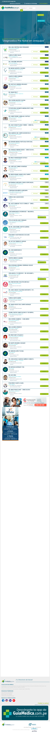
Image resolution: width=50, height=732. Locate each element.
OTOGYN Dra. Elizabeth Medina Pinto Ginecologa (21, 108)
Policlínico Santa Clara (16, 383)
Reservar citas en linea (40, 120)
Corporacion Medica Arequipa (18, 190)
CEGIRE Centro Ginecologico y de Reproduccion (21, 312)
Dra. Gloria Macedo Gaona (17, 100)
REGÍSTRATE (40, 15)
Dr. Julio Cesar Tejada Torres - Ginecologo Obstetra (21, 125)
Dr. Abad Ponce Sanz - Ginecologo (19, 389)
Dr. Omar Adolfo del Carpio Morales (20, 304)
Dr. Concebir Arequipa (15, 61)
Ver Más (44, 51)
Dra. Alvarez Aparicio (15, 327)
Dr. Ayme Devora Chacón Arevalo (19, 282)
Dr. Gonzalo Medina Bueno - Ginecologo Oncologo (21, 149)
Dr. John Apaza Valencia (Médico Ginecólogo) (21, 359)
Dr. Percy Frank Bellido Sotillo (18, 157)
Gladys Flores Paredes (15, 76)
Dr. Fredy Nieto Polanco (16, 335)
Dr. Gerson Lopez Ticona (16, 351)
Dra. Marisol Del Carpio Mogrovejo (20, 133)
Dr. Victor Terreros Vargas (17, 241)
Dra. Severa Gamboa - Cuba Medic (19, 319)
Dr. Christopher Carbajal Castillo (19, 116)
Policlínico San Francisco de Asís (19, 235)
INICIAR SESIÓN (41, 20)
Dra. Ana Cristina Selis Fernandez (19, 47)
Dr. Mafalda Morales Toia (16, 367)
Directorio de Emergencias (9, 1)
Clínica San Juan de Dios (16, 197)
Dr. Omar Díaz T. (13, 92)
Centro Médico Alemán (16, 258)
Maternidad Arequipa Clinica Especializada (21, 182)
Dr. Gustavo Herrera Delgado (18, 84)
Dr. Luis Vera (12, 375)
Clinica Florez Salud (15, 55)
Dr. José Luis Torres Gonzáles (18, 166)
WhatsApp (35, 51)
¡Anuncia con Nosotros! (15, 3)
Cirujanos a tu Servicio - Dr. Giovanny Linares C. (21, 273)
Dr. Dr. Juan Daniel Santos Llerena (19, 227)
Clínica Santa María (15, 298)
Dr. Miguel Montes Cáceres (17, 68)
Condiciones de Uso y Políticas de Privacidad (20, 729)
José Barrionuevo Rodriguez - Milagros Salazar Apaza (21, 211)
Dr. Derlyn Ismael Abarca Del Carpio (19, 174)
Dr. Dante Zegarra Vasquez (17, 343)
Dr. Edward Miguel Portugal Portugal (20, 141)
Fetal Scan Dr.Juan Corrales (17, 220)
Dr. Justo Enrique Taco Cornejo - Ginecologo (21, 203)
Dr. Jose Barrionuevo (15, 250)
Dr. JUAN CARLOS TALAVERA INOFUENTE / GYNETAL (21, 290)
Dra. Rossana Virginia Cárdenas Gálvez (21, 265)
